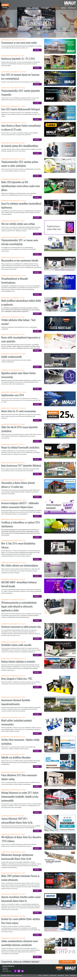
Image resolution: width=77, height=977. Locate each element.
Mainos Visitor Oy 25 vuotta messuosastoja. (18, 411)
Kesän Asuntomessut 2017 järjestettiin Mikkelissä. (21, 465)
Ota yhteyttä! (67, 962)
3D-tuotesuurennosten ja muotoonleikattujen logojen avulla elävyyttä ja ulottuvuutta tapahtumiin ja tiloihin (19, 606)
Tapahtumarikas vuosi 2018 (12, 395)
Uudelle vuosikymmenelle (11, 356)
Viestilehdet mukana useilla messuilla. (16, 645)
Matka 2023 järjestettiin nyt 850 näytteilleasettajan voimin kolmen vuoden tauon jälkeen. (20, 186)
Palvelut (63, 8)
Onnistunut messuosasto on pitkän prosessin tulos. (21, 626)
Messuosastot (45, 8)
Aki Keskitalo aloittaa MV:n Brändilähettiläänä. (20, 146)
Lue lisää (36, 50)
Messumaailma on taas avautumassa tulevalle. (20, 260)
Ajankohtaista (55, 8)
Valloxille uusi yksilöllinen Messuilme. (16, 757)
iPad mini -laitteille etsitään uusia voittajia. (18, 224)
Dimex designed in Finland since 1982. (17, 678)
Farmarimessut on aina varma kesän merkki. (19, 42)
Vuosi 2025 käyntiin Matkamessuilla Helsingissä (20, 109)
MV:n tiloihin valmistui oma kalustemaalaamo (19, 565)
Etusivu (28, 8)
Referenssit (35, 8)
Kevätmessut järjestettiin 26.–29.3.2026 (18, 58)
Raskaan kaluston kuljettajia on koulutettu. (18, 661)
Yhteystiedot (72, 8)
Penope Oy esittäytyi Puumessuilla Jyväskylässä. (20, 447)
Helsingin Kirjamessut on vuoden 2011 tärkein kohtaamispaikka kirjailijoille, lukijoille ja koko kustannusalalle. (19, 796)
